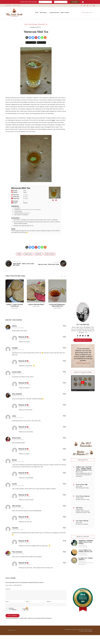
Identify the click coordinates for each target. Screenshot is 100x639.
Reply (64, 325)
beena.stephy (16, 372)
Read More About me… (83, 340)
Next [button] (64, 276)
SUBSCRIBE (75, 2)
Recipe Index (43, 12)
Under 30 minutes (50, 254)
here (53, 120)
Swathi (14, 484)
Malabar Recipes (54, 12)
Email (27, 601)
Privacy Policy (12, 630)
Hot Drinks (38, 254)
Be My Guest (16, 5)
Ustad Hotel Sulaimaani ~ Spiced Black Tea (57, 305)
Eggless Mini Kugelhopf (36, 304)
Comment (8, 589)
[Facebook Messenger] (33, 37)
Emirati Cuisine (64, 12)
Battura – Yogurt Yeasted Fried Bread (14, 305)
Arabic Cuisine (28, 254)
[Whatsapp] (42, 37)
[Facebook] (30, 37)
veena (14, 416)
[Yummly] (45, 37)
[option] (14, 294)
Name (7, 601)
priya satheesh (17, 394)
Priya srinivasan (17, 552)
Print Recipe (42, 42)
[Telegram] (39, 37)
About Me (8, 5)
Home (36, 12)
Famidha (15, 348)
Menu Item (81, 5)
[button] (56, 200)
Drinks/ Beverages (32, 24)
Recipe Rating (8, 585)
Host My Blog (88, 631)
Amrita (14, 326)
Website (49, 601)
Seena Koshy (16, 438)
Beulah (14, 460)
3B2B (19, 254)
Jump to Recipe (31, 42)
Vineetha (15, 528)
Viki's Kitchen (16, 506)
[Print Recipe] (53, 200)
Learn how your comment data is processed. (40, 618)
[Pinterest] (36, 37)
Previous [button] (61, 276)
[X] (26, 37)
